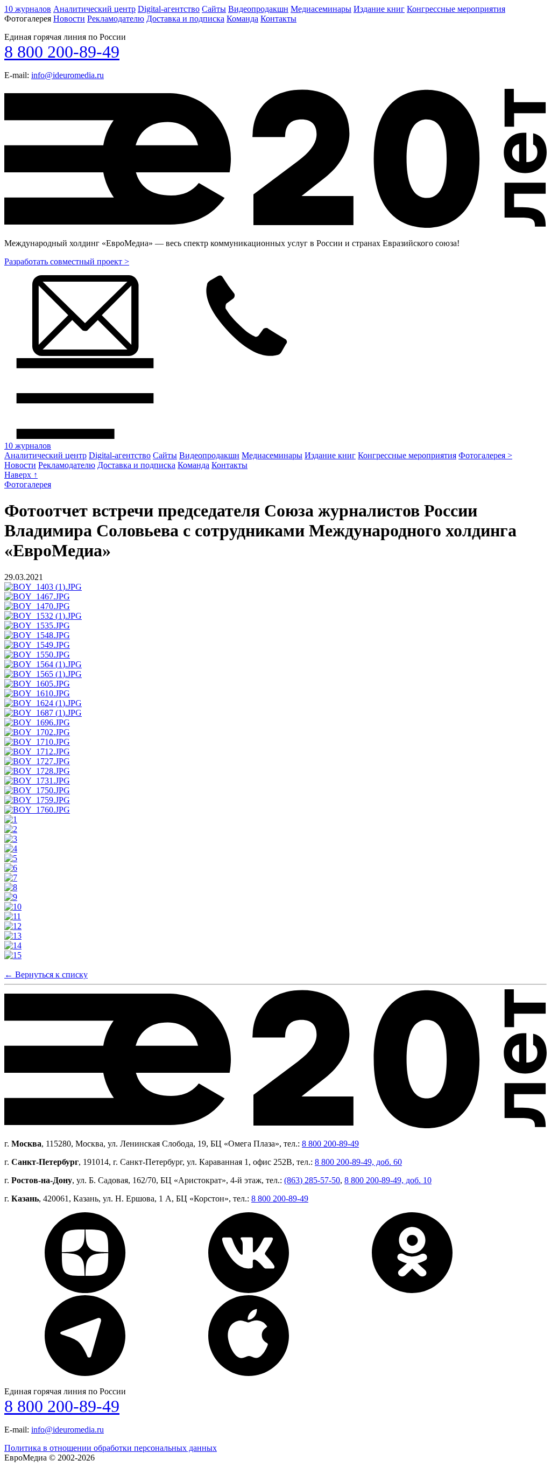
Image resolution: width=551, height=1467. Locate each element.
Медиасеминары (321, 8)
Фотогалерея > (485, 455)
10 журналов (27, 8)
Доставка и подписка (185, 18)
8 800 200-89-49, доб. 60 (358, 1161)
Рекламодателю (115, 18)
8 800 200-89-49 (61, 51)
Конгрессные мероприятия (456, 8)
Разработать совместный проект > (66, 261)
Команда (242, 18)
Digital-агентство (169, 8)
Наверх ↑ (21, 474)
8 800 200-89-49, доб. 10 (388, 1180)
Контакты (278, 18)
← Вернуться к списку (46, 974)
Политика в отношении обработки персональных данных (110, 1447)
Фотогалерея (27, 484)
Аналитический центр (94, 8)
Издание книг (379, 8)
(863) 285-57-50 (312, 1180)
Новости (69, 18)
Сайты (214, 8)
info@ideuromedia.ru (67, 75)
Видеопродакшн (258, 8)
